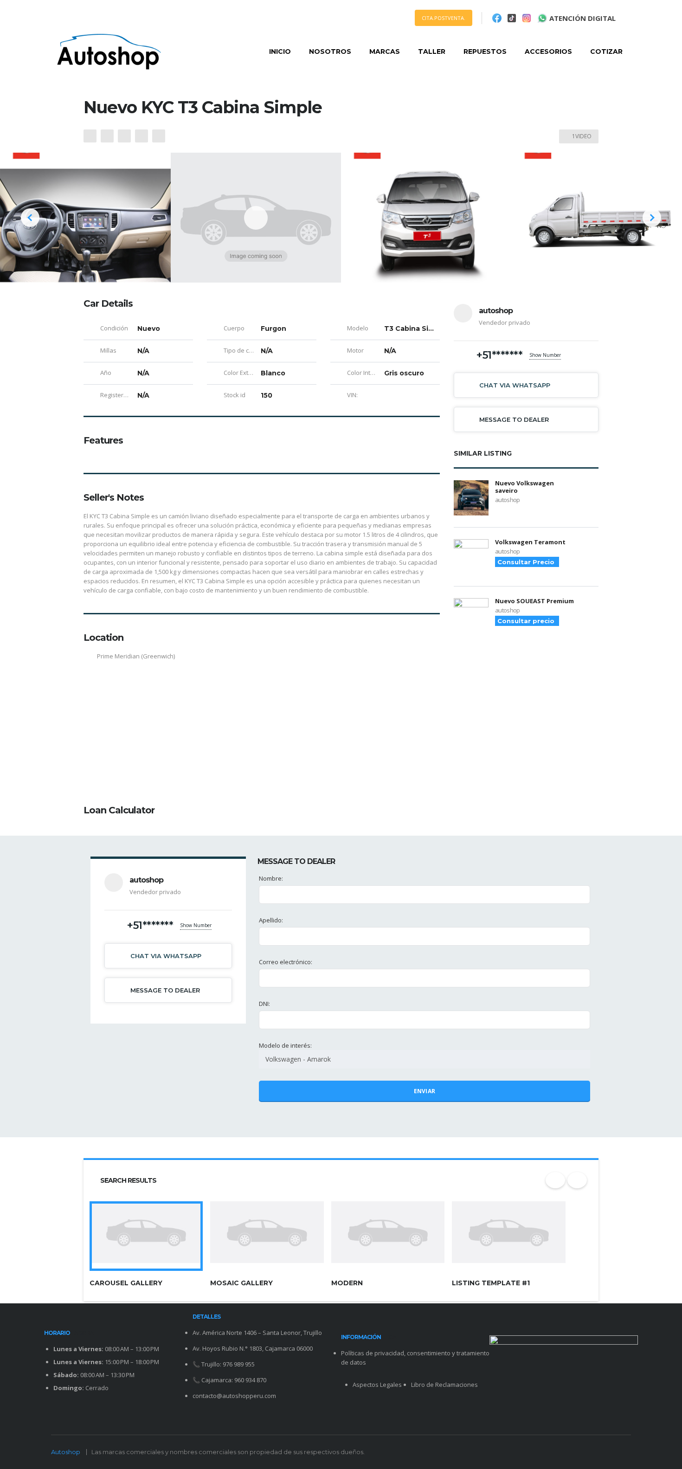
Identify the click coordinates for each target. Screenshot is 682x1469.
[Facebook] (496, 18)
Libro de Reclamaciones (444, 1384)
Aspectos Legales (377, 1384)
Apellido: (271, 920)
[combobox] (424, 1059)
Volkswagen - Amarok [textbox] (298, 1059)
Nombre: (271, 878)
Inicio (280, 51)
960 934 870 (250, 1380)
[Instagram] (526, 18)
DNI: (264, 1003)
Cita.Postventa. (443, 17)
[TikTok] (511, 18)
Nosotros (330, 51)
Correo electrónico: (285, 962)
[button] (30, 217)
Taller (431, 51)
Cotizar (606, 51)
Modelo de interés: (295, 1052)
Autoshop (65, 1452)
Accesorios (548, 51)
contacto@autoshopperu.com (234, 1396)
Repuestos (485, 51)
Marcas (384, 51)
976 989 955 (239, 1364)
